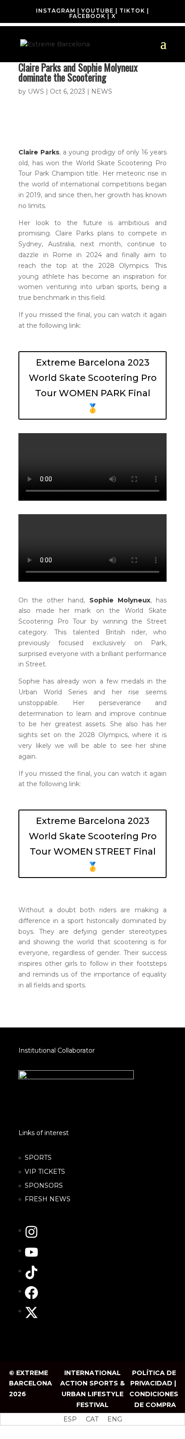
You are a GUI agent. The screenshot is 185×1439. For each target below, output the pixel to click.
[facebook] (36, 1297)
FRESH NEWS (47, 1199)
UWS (36, 91)
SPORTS (38, 1158)
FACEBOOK (87, 16)
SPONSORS (44, 1185)
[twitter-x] (34, 1317)
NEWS (101, 91)
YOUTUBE (97, 10)
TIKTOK (132, 10)
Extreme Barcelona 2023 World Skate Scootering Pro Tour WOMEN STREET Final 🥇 (93, 843)
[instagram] (36, 1236)
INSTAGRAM (55, 10)
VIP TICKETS (45, 1171)
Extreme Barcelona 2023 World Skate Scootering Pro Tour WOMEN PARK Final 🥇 (93, 385)
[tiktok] (36, 1277)
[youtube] (36, 1257)
